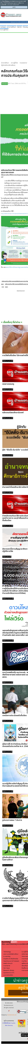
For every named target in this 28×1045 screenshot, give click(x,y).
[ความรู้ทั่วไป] (4, 29)
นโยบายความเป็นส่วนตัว (13, 4)
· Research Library (8, 970)
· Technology (7, 952)
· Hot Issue (6, 968)
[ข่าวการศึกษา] (11, 27)
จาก (3, 287)
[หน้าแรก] (3, 27)
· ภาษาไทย (24, 961)
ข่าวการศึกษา (5, 63)
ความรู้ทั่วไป (14, 63)
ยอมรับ (14, 7)
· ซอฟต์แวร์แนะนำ (8, 963)
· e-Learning (6, 956)
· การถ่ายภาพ (6, 966)
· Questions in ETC (8, 973)
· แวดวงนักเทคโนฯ (8, 975)
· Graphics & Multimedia (10, 959)
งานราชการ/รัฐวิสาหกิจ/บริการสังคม (14, 64)
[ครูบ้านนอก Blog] (19, 27)
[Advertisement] (14, 922)
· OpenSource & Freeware (11, 961)
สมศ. (6, 287)
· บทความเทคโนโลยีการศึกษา (10, 954)
